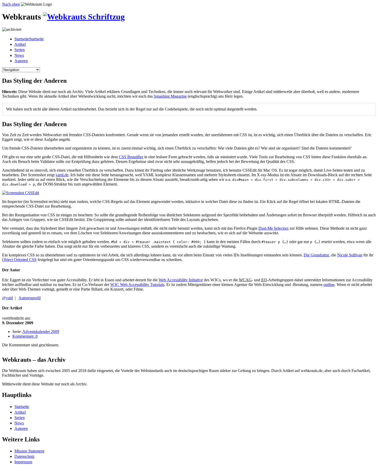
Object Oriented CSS (19, 259)
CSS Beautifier (131, 157)
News (19, 55)
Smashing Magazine (170, 96)
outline (329, 284)
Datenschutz (24, 456)
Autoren (21, 61)
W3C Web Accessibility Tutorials (137, 284)
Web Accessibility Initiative (181, 280)
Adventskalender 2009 (40, 331)
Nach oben (11, 4)
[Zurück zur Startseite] (84, 16)
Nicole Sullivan (349, 255)
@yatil (7, 298)
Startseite (21, 406)
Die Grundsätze (316, 255)
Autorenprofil (30, 298)
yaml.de (62, 175)
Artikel (20, 44)
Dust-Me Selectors (273, 228)
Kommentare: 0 (25, 336)
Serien (19, 50)
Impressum (23, 462)
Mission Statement (29, 451)
